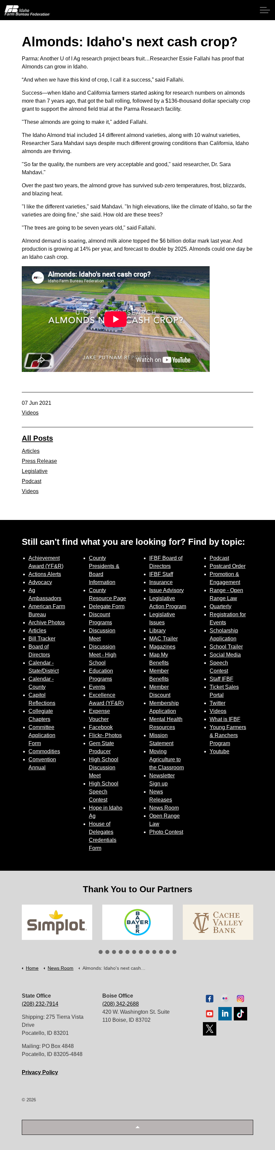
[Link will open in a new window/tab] (57, 922)
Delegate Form (106, 606)
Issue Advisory (166, 590)
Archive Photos (47, 622)
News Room (164, 808)
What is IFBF (225, 719)
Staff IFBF (221, 679)
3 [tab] (114, 952)
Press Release (39, 461)
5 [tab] (127, 952)
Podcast (31, 481)
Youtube (219, 751)
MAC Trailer (163, 638)
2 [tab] (107, 952)
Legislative (35, 471)
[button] (137, 1127)
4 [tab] (121, 952)
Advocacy (40, 582)
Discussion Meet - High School (102, 655)
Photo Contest (166, 832)
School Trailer (226, 647)
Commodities (44, 751)
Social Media (225, 655)
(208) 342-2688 (120, 1004)
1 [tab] (101, 952)
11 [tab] (168, 952)
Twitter (217, 703)
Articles (31, 451)
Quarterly (220, 606)
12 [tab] (174, 952)
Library (157, 630)
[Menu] (265, 10)
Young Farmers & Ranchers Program (228, 735)
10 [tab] (161, 952)
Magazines (162, 647)
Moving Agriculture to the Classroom (166, 759)
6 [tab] (134, 952)
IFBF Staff (161, 574)
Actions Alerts (45, 574)
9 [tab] (154, 952)
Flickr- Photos (105, 735)
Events (97, 687)
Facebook (101, 727)
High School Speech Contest (103, 792)
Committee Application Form (42, 735)
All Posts (37, 438)
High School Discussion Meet (103, 767)
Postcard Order (227, 566)
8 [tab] (148, 952)
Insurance (161, 582)
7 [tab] (141, 952)
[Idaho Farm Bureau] (27, 10)
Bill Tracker (42, 638)
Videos (30, 413)
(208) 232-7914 (40, 1004)
